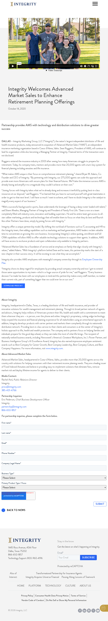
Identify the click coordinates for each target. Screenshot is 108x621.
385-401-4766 (9, 390)
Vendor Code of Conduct (32, 600)
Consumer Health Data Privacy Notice (52, 595)
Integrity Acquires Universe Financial (42, 577)
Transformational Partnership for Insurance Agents (59, 573)
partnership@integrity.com (14, 406)
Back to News (16, 510)
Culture (70, 585)
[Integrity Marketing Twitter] (93, 610)
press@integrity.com (11, 387)
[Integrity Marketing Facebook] (80, 610)
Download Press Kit (13, 285)
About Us (85, 585)
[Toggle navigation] (95, 3)
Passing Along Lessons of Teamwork (78, 577)
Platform (35, 585)
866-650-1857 (9, 410)
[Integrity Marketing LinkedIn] (84, 610)
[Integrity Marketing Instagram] (89, 610)
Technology (53, 585)
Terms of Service (78, 595)
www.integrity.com (54, 348)
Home (20, 585)
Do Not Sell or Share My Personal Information (66, 600)
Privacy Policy (27, 595)
